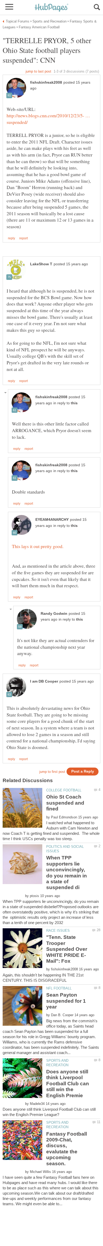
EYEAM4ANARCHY (52, 520)
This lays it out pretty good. (37, 546)
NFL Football (59, 988)
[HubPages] (51, 7)
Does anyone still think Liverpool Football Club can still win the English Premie (67, 1083)
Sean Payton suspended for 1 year (66, 1001)
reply (11, 238)
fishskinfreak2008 (46, 82)
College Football (63, 790)
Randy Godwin (54, 614)
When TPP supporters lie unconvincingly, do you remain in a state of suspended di (66, 872)
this (74, 403)
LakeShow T (41, 264)
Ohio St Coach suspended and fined (65, 803)
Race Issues (58, 931)
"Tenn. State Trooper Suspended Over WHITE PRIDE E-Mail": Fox (66, 949)
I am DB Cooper (44, 681)
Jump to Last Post (38, 71)
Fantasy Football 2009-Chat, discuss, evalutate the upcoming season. (66, 1148)
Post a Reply (82, 771)
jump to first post (52, 772)
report (23, 238)
